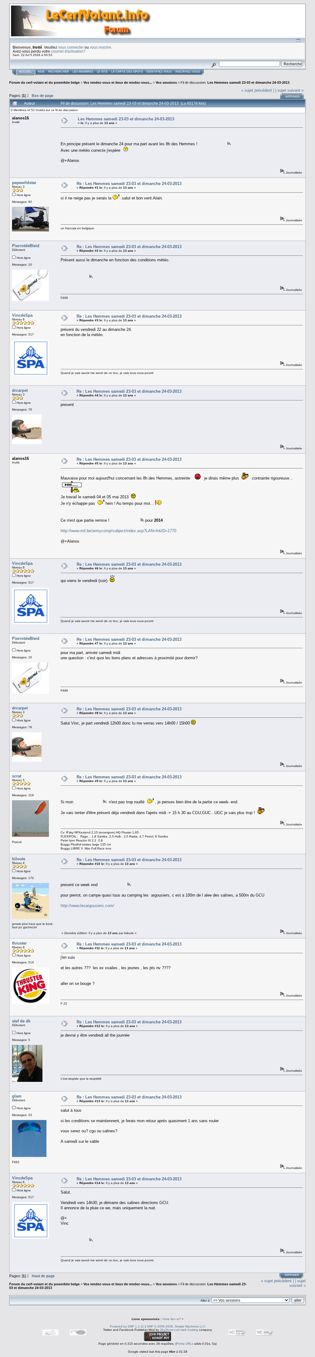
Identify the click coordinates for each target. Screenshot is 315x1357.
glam (17, 1096)
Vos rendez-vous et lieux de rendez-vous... (117, 82)
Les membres (83, 71)
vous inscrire (100, 47)
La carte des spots (127, 71)
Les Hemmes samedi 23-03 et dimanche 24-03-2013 (248, 82)
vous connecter (71, 47)
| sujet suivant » (289, 90)
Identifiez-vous (159, 71)
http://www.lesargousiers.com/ (87, 905)
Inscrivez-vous (187, 71)
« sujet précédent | (257, 90)
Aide (41, 71)
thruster (19, 943)
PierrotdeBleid (25, 245)
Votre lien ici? (171, 1319)
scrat (16, 776)
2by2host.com (170, 1329)
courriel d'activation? (68, 51)
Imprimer (292, 96)
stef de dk (21, 1021)
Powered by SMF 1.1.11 (127, 1326)
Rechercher (58, 71)
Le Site (102, 71)
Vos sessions (166, 82)
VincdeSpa (22, 315)
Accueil (25, 71)
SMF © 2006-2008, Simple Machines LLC (176, 1326)
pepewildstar (24, 182)
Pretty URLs (184, 1343)
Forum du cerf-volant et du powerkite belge (44, 82)
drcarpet (20, 390)
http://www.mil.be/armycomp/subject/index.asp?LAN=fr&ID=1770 (118, 530)
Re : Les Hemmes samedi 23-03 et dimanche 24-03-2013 (129, 183)
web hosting (189, 1329)
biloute (18, 859)
